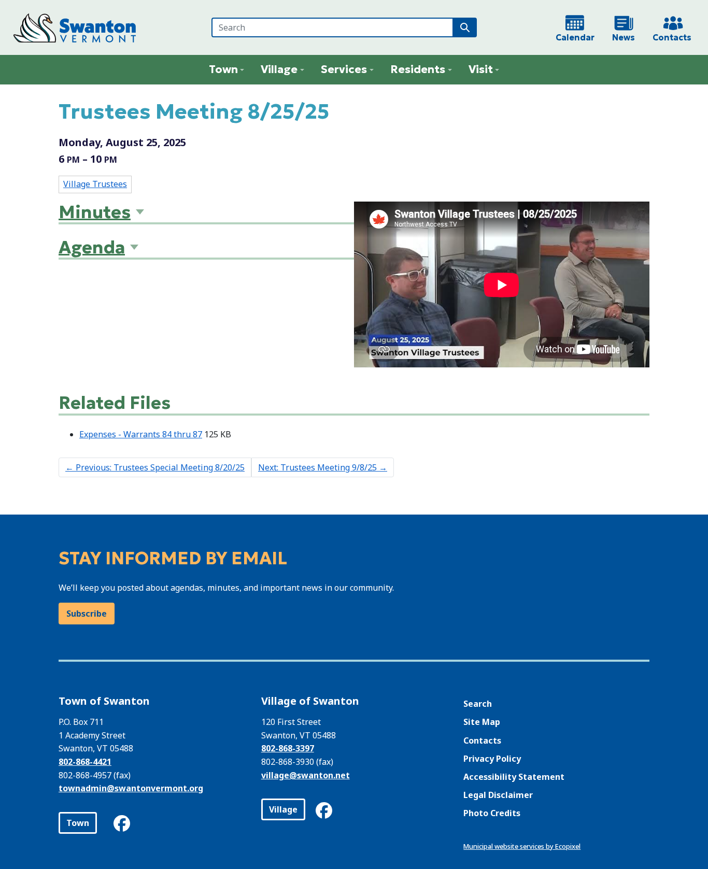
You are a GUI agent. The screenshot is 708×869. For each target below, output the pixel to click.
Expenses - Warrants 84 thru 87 (140, 434)
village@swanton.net (305, 775)
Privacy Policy (492, 758)
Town (77, 823)
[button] (227, 69)
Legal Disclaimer (498, 795)
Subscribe (86, 613)
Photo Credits (491, 813)
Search (477, 703)
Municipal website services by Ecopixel (521, 846)
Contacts (482, 740)
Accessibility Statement (513, 776)
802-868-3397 (287, 748)
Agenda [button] (92, 247)
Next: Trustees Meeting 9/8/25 (322, 467)
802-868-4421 (85, 761)
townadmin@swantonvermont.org (131, 788)
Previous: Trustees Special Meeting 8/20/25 (155, 467)
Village (283, 809)
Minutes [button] (95, 212)
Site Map (481, 722)
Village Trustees (95, 184)
